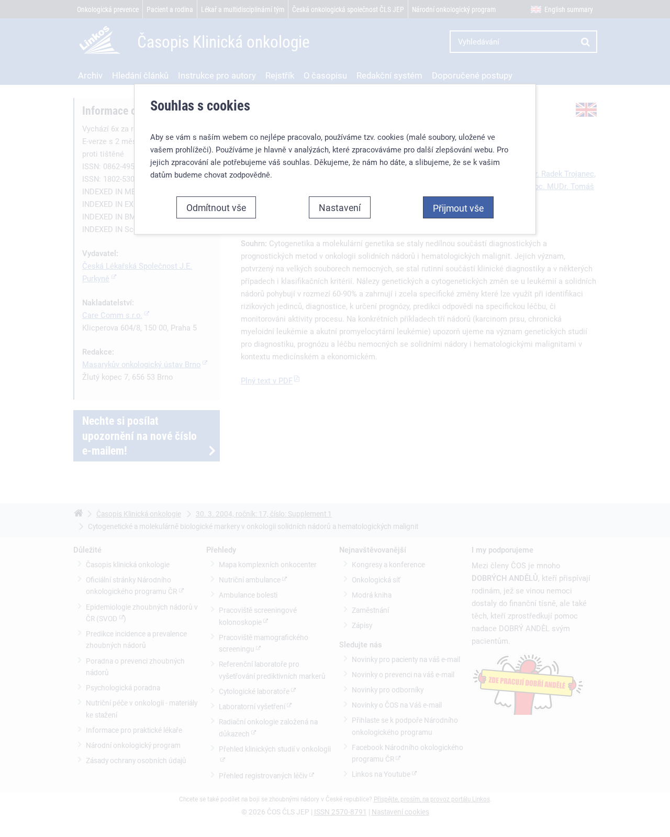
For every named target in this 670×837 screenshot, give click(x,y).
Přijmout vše (458, 208)
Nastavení (340, 207)
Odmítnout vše (216, 207)
